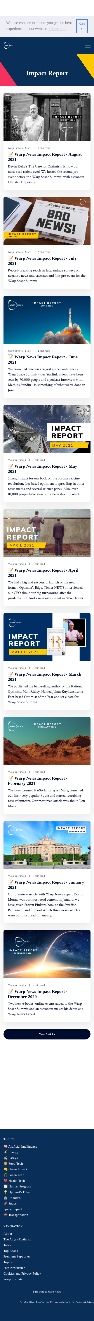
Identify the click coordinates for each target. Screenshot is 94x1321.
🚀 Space (10, 1203)
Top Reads (10, 1250)
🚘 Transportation (15, 1215)
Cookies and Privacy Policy (22, 1273)
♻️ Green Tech (13, 1175)
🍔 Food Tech (13, 1163)
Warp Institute (13, 1279)
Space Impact (12, 1209)
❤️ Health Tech (14, 1180)
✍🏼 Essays (10, 1158)
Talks (7, 1245)
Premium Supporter (16, 1256)
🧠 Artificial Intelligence (20, 1146)
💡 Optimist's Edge (16, 1192)
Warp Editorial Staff (19, 148)
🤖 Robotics (12, 1197)
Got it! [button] (82, 26)
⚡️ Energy (10, 1152)
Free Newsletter (14, 1268)
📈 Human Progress (17, 1186)
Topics (7, 1262)
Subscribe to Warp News (47, 1291)
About (7, 1233)
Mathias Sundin (17, 459)
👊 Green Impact (15, 1169)
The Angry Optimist (17, 1239)
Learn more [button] (57, 29)
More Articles (47, 1034)
